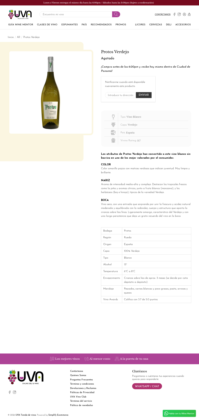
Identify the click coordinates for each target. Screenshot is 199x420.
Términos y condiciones (82, 384)
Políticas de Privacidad (82, 392)
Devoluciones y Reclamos (83, 388)
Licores (140, 25)
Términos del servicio (81, 401)
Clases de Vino (47, 25)
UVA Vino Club (78, 397)
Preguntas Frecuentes (81, 380)
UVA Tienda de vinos (26, 415)
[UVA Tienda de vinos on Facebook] (174, 14)
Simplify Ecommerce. (58, 415)
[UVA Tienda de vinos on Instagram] (179, 14)
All (18, 37)
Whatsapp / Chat (147, 386)
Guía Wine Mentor (20, 25)
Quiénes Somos (78, 375)
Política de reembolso (81, 405)
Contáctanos (163, 15)
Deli (168, 25)
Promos (121, 25)
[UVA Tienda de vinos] (20, 14)
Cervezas (155, 25)
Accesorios (183, 25)
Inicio (11, 37)
